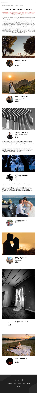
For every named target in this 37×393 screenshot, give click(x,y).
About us (28, 383)
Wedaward (4, 2)
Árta (21, 14)
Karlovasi (29, 12)
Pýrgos (26, 13)
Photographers (7, 5)
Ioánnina (20, 12)
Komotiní (7, 13)
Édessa (24, 14)
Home (3, 5)
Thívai (33, 13)
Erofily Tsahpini (20, 358)
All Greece (4, 12)
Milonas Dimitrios (20, 321)
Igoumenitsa (16, 12)
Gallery (15, 383)
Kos (10, 13)
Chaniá (10, 12)
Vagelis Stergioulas (21, 96)
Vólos (13, 14)
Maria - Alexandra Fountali (20, 258)
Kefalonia (4, 13)
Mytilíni (20, 13)
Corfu (13, 12)
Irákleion (23, 12)
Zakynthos (18, 14)
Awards (24, 383)
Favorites (19, 383)
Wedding (12, 5)
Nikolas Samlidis (20, 220)
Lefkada (12, 13)
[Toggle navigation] (35, 2)
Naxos (23, 13)
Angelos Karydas (20, 133)
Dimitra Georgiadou (21, 175)
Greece (17, 5)
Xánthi (15, 14)
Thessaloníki (29, 13)
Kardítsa (26, 12)
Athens (7, 12)
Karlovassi (33, 12)
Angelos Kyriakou (20, 60)
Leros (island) (17, 13)
